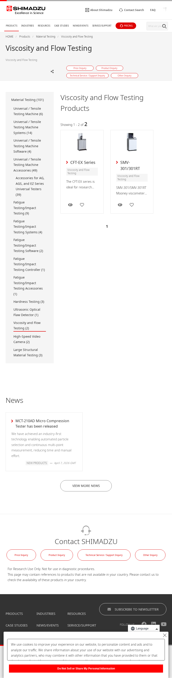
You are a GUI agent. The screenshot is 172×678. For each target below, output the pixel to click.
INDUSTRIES (46, 613)
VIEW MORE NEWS (86, 486)
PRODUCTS (14, 613)
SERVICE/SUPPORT (81, 625)
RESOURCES (76, 613)
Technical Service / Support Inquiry (104, 555)
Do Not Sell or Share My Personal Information (86, 668)
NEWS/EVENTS (48, 625)
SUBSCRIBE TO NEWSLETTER (137, 609)
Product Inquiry (57, 555)
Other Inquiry (150, 555)
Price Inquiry (21, 555)
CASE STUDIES (17, 625)
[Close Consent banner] (164, 635)
